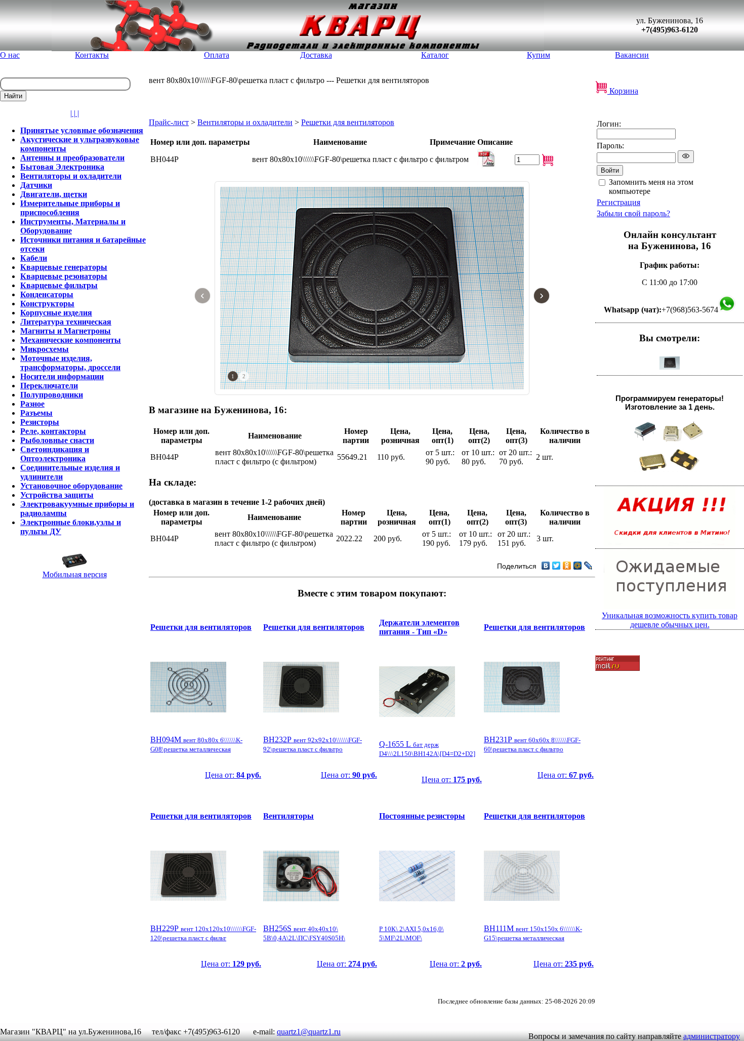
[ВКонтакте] (546, 565)
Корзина (622, 91)
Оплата (216, 55)
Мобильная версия (75, 574)
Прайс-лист (169, 122)
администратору (711, 1036)
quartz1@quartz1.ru (309, 1031)
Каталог (435, 55)
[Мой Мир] (577, 565)
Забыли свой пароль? (633, 213)
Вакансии (632, 55)
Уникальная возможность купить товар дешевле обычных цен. (669, 620)
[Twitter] (556, 565)
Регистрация (618, 202)
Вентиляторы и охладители (245, 122)
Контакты (92, 55)
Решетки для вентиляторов (347, 122)
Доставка (316, 55)
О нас (10, 55)
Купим (538, 55)
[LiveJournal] (588, 565)
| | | (74, 113)
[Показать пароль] (686, 156)
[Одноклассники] (567, 565)
